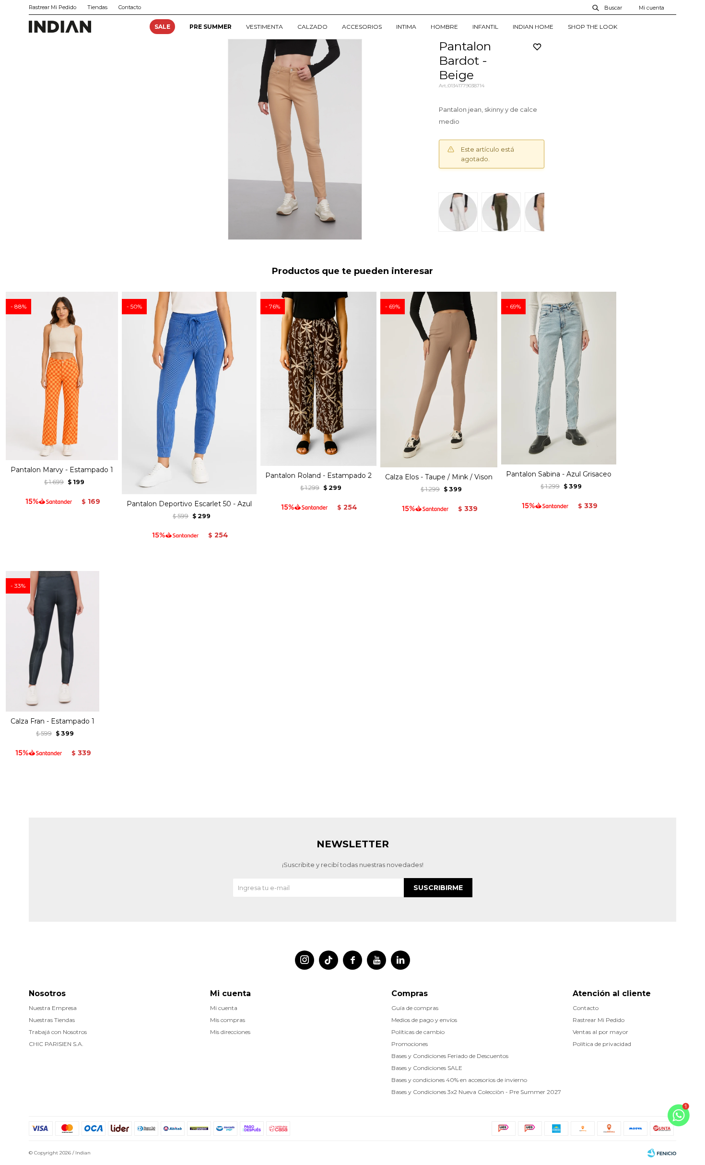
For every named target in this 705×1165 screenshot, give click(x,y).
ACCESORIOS (362, 26)
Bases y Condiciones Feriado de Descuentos (449, 1055)
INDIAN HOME (533, 26)
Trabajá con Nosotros (58, 1031)
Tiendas (97, 7)
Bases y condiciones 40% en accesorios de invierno (459, 1079)
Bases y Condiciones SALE (426, 1067)
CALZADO (312, 26)
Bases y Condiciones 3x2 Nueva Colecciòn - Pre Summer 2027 (476, 1091)
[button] (608, 7)
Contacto (129, 7)
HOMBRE (444, 26)
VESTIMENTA (264, 26)
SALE (162, 26)
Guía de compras (414, 1007)
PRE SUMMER (210, 26)
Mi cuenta (223, 1007)
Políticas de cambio (418, 1031)
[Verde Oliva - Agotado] (501, 212)
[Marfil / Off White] (458, 212)
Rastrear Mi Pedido (52, 7)
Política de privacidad (602, 1043)
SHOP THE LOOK (592, 26)
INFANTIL (485, 26)
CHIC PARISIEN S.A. (56, 1043)
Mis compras (227, 1019)
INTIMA (406, 26)
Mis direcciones (230, 1031)
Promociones (409, 1043)
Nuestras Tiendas (52, 1019)
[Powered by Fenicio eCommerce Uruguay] (661, 1153)
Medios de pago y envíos (424, 1019)
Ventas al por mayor (600, 1031)
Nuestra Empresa (53, 1007)
